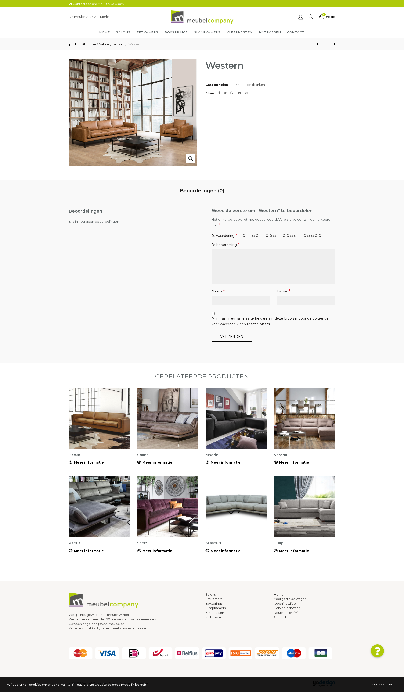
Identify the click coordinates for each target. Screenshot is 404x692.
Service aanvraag (287, 608)
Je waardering (224, 235)
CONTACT (295, 32)
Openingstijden (286, 603)
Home (91, 44)
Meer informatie (89, 462)
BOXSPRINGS (176, 32)
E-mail (283, 291)
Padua (75, 543)
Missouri (213, 543)
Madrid (212, 455)
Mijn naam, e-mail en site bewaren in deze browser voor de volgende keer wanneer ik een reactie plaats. (270, 321)
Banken (118, 44)
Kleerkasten (215, 612)
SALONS (123, 32)
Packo (74, 455)
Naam (218, 291)
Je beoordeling (226, 245)
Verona (280, 455)
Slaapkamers (216, 608)
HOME (104, 32)
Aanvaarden (382, 684)
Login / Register (300, 16)
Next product (332, 44)
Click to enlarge (190, 158)
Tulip (279, 543)
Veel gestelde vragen (290, 599)
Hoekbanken (255, 84)
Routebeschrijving (288, 612)
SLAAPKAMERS (207, 32)
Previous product (320, 44)
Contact (280, 617)
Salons (104, 44)
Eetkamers (214, 599)
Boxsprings (214, 603)
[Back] (72, 44)
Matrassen (213, 617)
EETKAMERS (147, 32)
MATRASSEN (270, 32)
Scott (142, 543)
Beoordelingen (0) (202, 190)
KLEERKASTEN (239, 32)
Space (143, 455)
